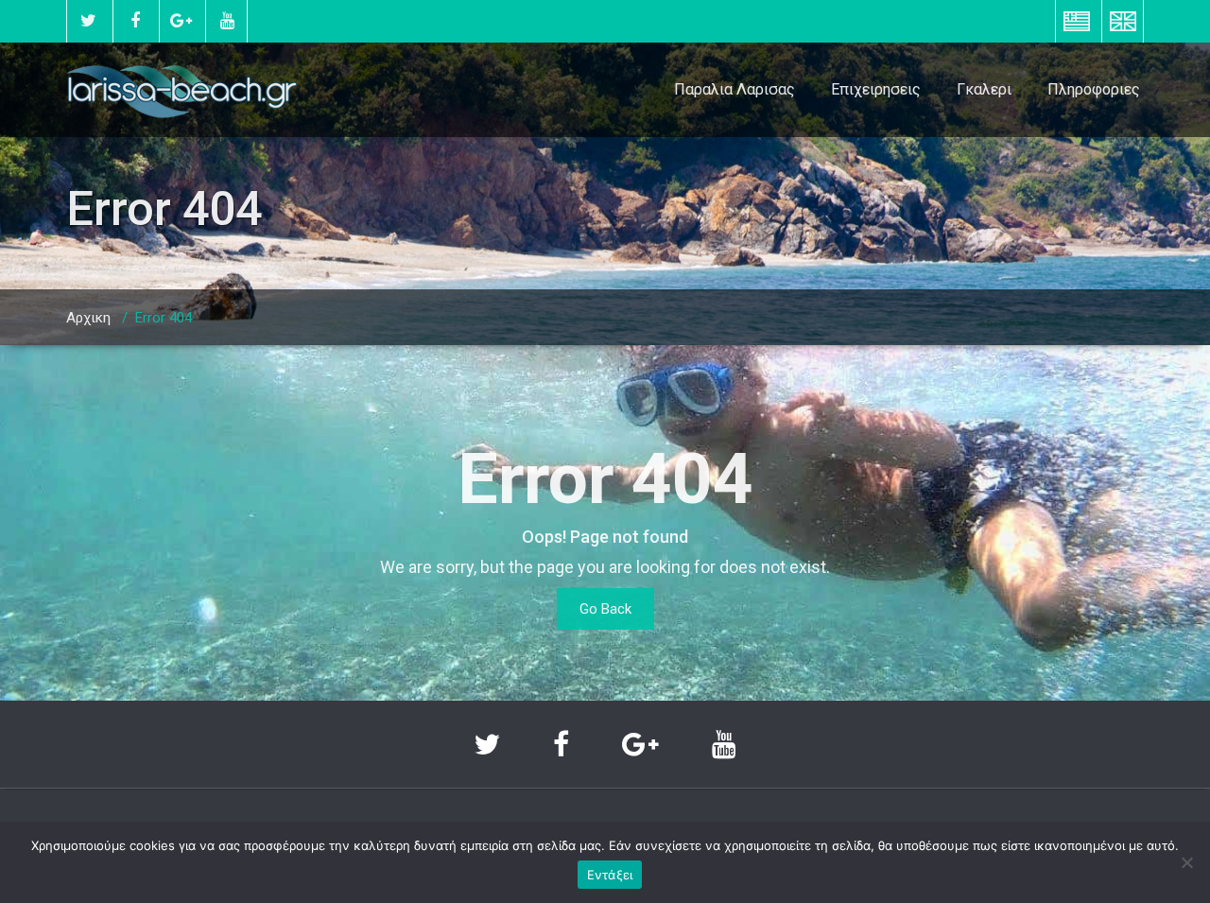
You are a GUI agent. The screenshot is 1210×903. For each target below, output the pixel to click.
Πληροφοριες (1093, 89)
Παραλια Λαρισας (734, 89)
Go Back (605, 608)
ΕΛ (1076, 21)
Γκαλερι (984, 89)
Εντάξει (610, 874)
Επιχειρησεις (876, 89)
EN (1122, 21)
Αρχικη (88, 317)
